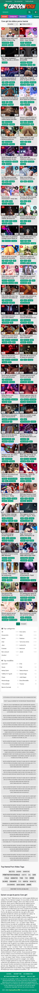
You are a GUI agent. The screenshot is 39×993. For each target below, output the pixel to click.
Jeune (28, 652)
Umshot (10, 655)
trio (26, 878)
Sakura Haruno (28, 670)
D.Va (28, 664)
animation (26, 871)
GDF (10, 560)
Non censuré (10, 652)
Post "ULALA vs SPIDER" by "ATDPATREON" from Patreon (19, 701)
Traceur (28, 684)
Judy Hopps (28, 677)
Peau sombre (24, 441)
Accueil (4, 16)
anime (29, 885)
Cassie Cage (28, 674)
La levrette (28, 645)
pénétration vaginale (11, 875)
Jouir (26, 518)
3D (10, 632)
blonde (5, 881)
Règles (22, 976)
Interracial (9, 518)
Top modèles (8, 661)
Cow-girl (4, 62)
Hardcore (28, 648)
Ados (28, 635)
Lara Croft (10, 664)
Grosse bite (10, 635)
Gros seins (28, 632)
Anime (10, 638)
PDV (32, 84)
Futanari (10, 648)
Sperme (4, 501)
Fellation (28, 638)
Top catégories (9, 629)
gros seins (21, 885)
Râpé (31, 340)
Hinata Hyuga (10, 680)
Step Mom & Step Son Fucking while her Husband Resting (19, 697)
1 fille (7, 878)
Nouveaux (22, 16)
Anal (10, 642)
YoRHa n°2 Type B (10, 674)
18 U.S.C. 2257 (31, 976)
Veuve (10, 667)
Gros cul (26, 82)
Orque (10, 677)
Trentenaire (5, 322)
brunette (33, 881)
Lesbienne (23, 65)
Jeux (10, 645)
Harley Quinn (10, 670)
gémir (32, 878)
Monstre (26, 340)
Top (29, 16)
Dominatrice (24, 280)
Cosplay (31, 498)
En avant (23, 624)
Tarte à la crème (28, 642)
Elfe (11, 260)
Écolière (11, 45)
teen (21, 878)
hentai (25, 881)
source (18, 871)
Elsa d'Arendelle (28, 680)
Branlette (4, 84)
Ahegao (4, 478)
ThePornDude (29, 1)
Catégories (13, 16)
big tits (11, 871)
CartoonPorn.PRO (14, 990)
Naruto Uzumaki (10, 687)
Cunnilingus (24, 558)
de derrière (11, 884)
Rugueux (23, 342)
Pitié (28, 667)
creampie (13, 881)
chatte (24, 874)
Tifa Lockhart (10, 684)
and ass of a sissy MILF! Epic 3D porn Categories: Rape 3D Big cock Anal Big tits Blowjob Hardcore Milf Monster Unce (19, 840)
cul (29, 874)
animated (14, 878)
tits (19, 881)
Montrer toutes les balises (19, 889)
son (34, 875)
